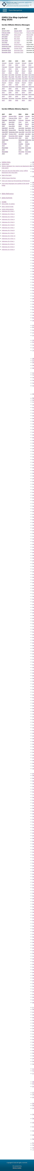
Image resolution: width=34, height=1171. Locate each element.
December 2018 (6, 52)
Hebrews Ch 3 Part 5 (8, 222)
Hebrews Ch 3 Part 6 (8, 225)
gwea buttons (7, 198)
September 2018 (6, 46)
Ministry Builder (17, 1168)
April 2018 (4, 36)
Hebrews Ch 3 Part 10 (8, 236)
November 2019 (18, 50)
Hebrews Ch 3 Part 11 (8, 238)
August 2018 (5, 44)
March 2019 (17, 34)
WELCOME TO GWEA (8, 204)
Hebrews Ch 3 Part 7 (8, 227)
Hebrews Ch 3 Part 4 (8, 219)
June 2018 (5, 40)
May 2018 (4, 38)
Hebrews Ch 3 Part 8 (8, 230)
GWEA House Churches (9, 178)
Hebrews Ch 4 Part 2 (8, 244)
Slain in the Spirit (6, 175)
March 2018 (5, 34)
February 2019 (18, 32)
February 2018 (6, 32)
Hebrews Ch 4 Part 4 (8, 249)
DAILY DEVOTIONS (7, 206)
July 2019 (17, 42)
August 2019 (17, 44)
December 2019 (18, 52)
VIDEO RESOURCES (8, 209)
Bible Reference (8, 194)
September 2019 (18, 46)
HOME (4, 202)
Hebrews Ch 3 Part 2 (8, 214)
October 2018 (5, 48)
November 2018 (6, 50)
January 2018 (5, 30)
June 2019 (17, 40)
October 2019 (18, 48)
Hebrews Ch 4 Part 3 (8, 247)
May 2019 (17, 38)
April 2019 (17, 36)
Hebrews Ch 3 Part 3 (8, 216)
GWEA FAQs (6, 162)
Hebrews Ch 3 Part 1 (8, 211)
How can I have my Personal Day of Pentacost (16, 181)
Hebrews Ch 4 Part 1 (8, 241)
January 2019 (18, 30)
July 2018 (4, 42)
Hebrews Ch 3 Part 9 (8, 233)
